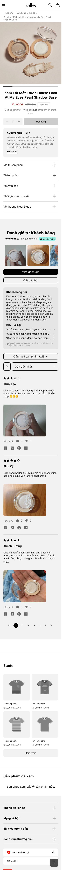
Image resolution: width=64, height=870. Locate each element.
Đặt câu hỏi (30, 280)
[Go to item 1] (15, 255)
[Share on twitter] (12, 448)
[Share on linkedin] (26, 448)
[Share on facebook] (5, 448)
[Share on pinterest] (19, 448)
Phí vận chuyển (30, 109)
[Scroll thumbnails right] (54, 255)
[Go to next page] (52, 625)
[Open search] (7, 366)
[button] (4, 5)
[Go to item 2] (38, 255)
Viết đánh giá (30, 272)
